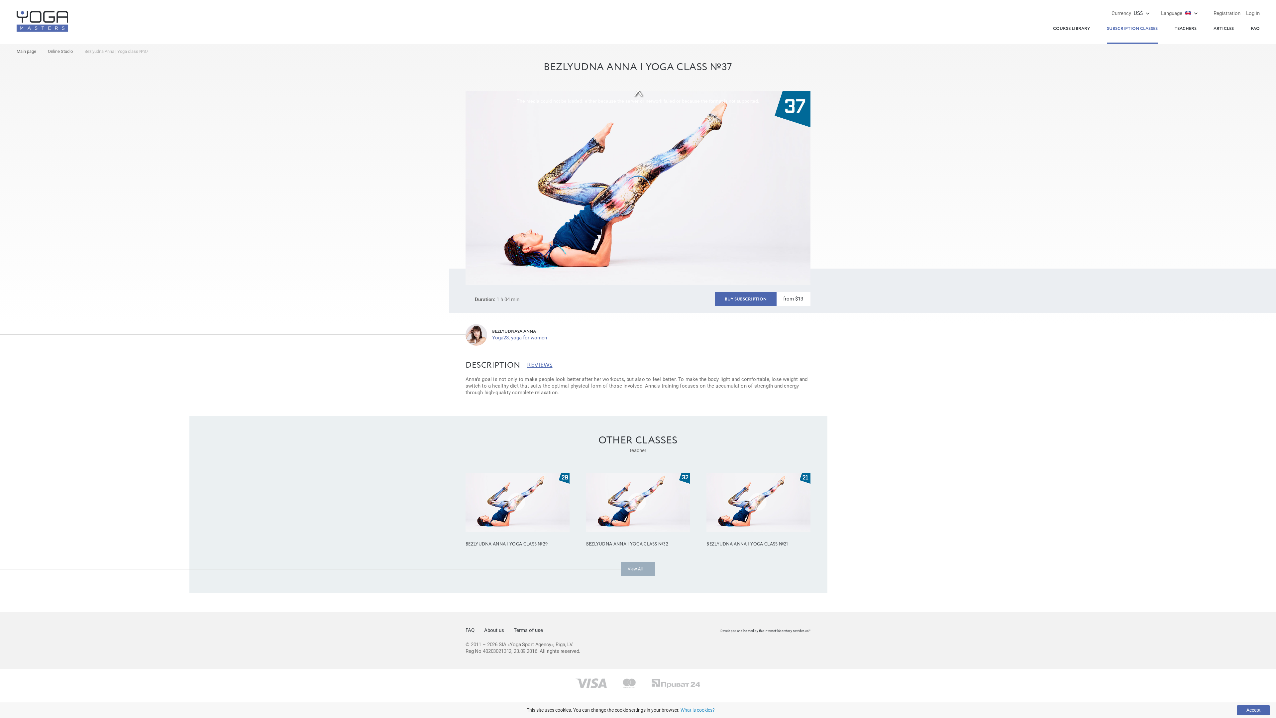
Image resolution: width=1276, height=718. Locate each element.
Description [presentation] (493, 365)
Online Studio (60, 51)
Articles (1224, 29)
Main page (26, 51)
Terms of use (528, 630)
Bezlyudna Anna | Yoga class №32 (627, 544)
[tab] (493, 365)
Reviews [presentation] (540, 365)
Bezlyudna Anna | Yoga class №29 (507, 544)
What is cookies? (698, 710)
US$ (1127, 13)
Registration (1227, 13)
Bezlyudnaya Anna (514, 331)
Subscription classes (1132, 29)
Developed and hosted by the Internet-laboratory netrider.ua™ (765, 631)
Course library (1071, 29)
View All (635, 568)
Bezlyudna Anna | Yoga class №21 (747, 544)
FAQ (1255, 29)
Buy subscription (746, 299)
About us (494, 630)
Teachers (1186, 29)
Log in (1253, 13)
